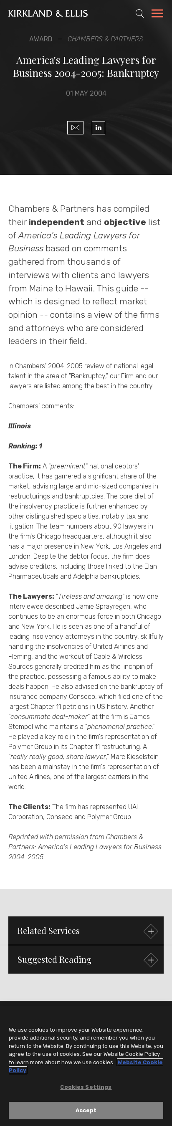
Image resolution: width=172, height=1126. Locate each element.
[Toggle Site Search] (140, 13)
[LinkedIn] (98, 127)
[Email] (75, 127)
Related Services (49, 930)
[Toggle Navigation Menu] (157, 14)
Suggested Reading (54, 959)
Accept (86, 1110)
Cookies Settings (85, 1087)
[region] (86, 1066)
